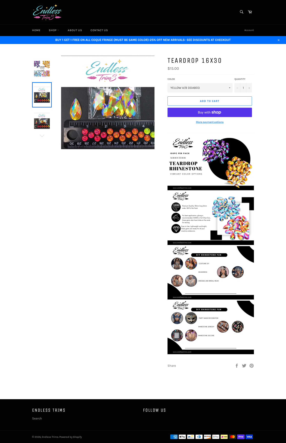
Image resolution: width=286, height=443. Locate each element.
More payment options (210, 122)
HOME (36, 30)
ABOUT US (75, 30)
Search (37, 418)
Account (249, 30)
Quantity (239, 79)
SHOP (53, 30)
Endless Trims (50, 436)
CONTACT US (99, 30)
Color (171, 79)
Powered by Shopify (70, 436)
